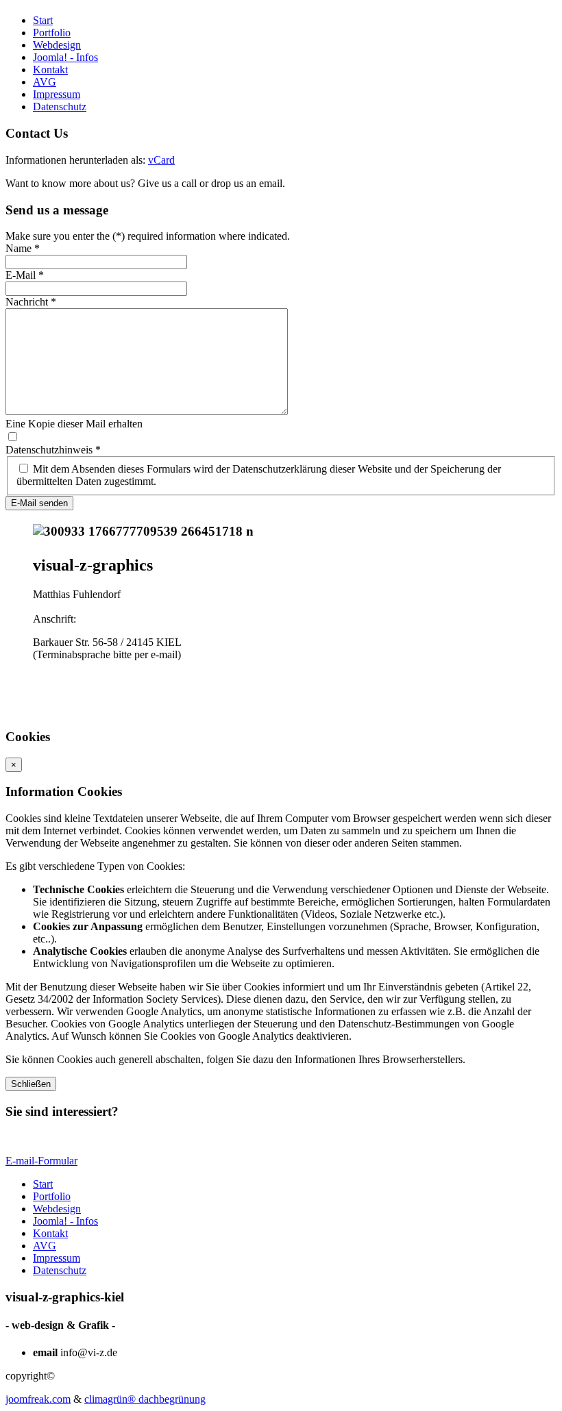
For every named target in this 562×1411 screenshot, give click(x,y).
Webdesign (57, 45)
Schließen (31, 1084)
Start (43, 20)
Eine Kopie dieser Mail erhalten (74, 423)
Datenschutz (59, 106)
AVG (44, 82)
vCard (161, 160)
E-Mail (24, 275)
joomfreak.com (38, 1399)
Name (22, 248)
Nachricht (30, 302)
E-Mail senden (39, 503)
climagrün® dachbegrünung (145, 1399)
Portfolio (52, 32)
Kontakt (50, 69)
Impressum (56, 94)
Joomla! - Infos (65, 57)
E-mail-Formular (41, 1160)
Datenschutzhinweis (53, 449)
